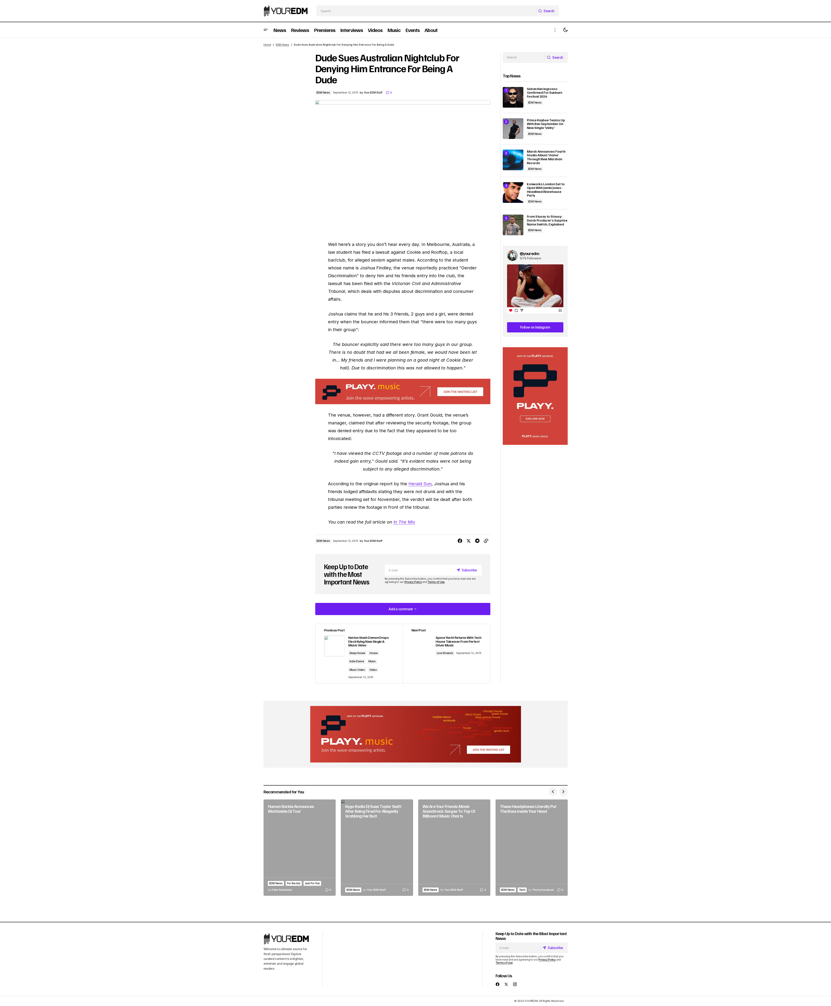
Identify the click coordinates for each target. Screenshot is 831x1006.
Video (373, 669)
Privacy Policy (413, 582)
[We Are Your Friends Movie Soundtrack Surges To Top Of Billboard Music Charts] (454, 847)
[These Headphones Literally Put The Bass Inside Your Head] (532, 847)
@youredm (529, 253)
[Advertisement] (535, 396)
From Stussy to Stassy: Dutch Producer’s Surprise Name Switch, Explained (547, 220)
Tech (522, 889)
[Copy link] (486, 541)
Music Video (357, 669)
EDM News (282, 44)
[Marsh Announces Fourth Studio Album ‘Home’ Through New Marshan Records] (513, 160)
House (374, 653)
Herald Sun (419, 483)
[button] (265, 30)
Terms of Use (436, 582)
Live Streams (445, 653)
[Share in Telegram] (477, 541)
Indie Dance (357, 661)
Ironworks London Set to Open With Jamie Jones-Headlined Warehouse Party (546, 189)
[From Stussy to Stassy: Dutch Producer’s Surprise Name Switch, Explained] (513, 225)
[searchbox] (426, 11)
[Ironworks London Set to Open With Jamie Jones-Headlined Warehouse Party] (513, 192)
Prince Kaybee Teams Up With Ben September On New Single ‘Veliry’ (546, 124)
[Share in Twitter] (468, 541)
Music (372, 661)
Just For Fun (312, 883)
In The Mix (404, 522)
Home (267, 44)
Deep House (357, 653)
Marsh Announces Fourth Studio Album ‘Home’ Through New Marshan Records (546, 157)
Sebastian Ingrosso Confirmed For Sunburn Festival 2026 (544, 92)
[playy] (402, 391)
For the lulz (293, 883)
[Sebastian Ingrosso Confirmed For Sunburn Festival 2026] (513, 97)
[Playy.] (415, 734)
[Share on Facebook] (460, 541)
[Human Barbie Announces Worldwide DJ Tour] (300, 847)
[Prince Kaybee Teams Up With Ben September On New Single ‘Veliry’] (513, 128)
